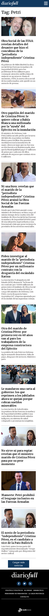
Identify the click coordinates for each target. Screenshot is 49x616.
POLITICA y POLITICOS (14, 590)
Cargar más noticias (19, 564)
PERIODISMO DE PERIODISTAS (16, 593)
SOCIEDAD (28, 590)
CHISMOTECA (38, 590)
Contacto (24, 597)
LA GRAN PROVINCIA (36, 593)
